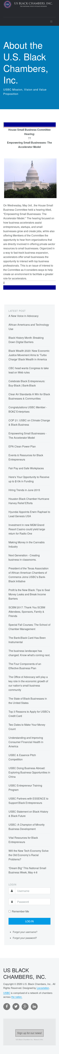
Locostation (43, 988)
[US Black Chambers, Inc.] (27, 8)
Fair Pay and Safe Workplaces (26, 468)
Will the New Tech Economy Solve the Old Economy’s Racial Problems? (29, 855)
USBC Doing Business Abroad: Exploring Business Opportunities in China (29, 772)
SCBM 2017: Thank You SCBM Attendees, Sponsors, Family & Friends (27, 611)
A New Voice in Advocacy (24, 316)
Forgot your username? (25, 932)
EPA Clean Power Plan (22, 446)
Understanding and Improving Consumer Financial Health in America (26, 742)
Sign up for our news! (29, 1033)
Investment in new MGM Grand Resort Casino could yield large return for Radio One (27, 529)
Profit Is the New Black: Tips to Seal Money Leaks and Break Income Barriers (29, 594)
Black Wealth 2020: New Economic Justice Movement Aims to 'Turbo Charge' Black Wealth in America (29, 355)
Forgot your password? (25, 937)
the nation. (16, 996)
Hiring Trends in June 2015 (24, 490)
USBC (6, 993)
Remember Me (20, 911)
